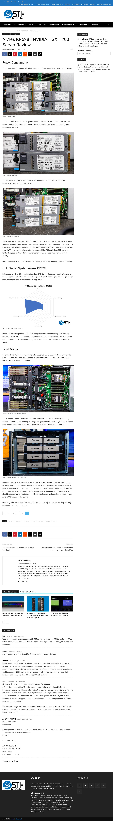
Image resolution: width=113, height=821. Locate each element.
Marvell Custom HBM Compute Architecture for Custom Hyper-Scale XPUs (57, 549)
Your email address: (84, 50)
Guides (95, 25)
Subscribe (92, 4)
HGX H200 (40, 521)
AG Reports (84, 4)
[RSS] (11, 1)
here (42, 809)
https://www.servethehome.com (27, 563)
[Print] (35, 54)
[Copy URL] (40, 54)
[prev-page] (3, 622)
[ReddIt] (25, 54)
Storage (42, 25)
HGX (34, 521)
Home (4, 31)
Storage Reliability (56, 4)
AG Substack (75, 4)
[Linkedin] (7, 1)
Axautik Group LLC (16, 819)
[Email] (30, 54)
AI (14, 25)
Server (21, 25)
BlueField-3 (18, 521)
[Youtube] (22, 1)
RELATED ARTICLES (11, 592)
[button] (108, 25)
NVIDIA (55, 521)
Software (83, 25)
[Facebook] (4, 1)
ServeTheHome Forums (104, 4)
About (66, 4)
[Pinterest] (15, 54)
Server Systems (15, 34)
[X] (18, 1)
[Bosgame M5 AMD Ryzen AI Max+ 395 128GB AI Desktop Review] (13, 603)
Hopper (48, 521)
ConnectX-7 (27, 521)
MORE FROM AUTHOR (28, 592)
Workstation (68, 25)
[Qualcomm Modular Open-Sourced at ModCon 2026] (62, 603)
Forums (7, 25)
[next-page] (7, 622)
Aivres (10, 521)
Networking (54, 25)
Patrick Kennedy (9, 49)
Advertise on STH (37, 793)
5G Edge (32, 25)
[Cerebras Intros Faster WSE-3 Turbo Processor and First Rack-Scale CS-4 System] (38, 603)
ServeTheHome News (43, 4)
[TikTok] (15, 1)
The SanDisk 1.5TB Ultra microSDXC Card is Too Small (18, 549)
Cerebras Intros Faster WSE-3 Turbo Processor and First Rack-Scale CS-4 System (38, 615)
